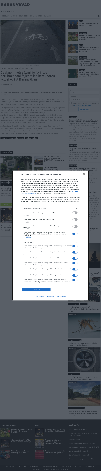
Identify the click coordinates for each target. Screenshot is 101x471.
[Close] (85, 174)
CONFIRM (36, 289)
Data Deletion (39, 296)
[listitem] (50, 208)
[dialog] (50, 235)
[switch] (75, 212)
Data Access (50, 296)
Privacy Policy (61, 296)
